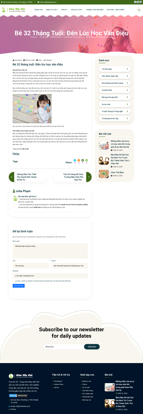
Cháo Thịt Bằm (117, 172)
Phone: (13, 409)
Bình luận (16, 241)
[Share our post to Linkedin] (86, 160)
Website (15, 271)
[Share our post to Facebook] (75, 160)
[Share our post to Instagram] (79, 160)
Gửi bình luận (18, 286)
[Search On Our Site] (139, 10)
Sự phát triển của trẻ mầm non (73, 37)
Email (53, 261)
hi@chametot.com (50, 2)
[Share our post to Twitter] (82, 160)
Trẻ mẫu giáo (43, 37)
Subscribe (92, 347)
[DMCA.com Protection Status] (18, 395)
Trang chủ (33, 37)
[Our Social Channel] (135, 2)
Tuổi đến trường (55, 37)
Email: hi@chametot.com (20, 406)
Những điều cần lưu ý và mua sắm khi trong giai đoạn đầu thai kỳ (120, 144)
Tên (14, 261)
